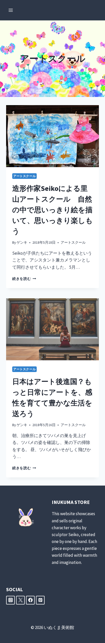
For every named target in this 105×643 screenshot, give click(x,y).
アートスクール (24, 176)
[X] (20, 600)
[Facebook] (30, 600)
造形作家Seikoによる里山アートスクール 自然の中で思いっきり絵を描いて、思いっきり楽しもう (52, 210)
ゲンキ (22, 242)
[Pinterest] (40, 600)
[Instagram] (10, 600)
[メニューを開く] (11, 10)
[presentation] (52, 136)
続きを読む (24, 279)
